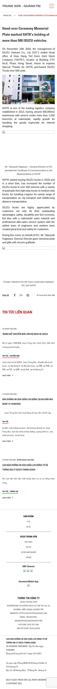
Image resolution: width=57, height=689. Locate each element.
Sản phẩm (28, 516)
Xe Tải (28, 527)
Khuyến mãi (14, 356)
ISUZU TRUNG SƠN (28, 536)
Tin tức (5, 356)
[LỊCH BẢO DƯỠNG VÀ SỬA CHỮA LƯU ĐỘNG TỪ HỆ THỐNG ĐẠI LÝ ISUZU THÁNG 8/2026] (28, 453)
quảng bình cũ (42, 431)
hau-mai (30, 460)
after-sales (22, 460)
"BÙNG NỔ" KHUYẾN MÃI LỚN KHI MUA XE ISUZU (25, 334)
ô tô (28, 522)
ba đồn (5, 428)
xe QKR (16, 369)
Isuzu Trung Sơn (29, 362)
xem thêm (6, 375)
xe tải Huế (25, 369)
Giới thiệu (28, 542)
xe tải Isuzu (19, 435)
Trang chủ (7, 15)
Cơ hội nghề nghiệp (28, 552)
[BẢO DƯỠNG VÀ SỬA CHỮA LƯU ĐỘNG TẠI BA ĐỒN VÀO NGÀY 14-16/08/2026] (28, 387)
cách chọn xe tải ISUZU (12, 362)
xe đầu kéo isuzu (28, 366)
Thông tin (14, 491)
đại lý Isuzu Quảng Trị (36, 428)
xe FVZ (9, 369)
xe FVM (46, 366)
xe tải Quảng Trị (36, 369)
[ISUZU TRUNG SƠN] (21, 6)
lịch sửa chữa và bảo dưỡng (23, 431)
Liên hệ (28, 557)
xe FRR (39, 366)
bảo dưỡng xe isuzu (17, 428)
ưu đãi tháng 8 (14, 366)
